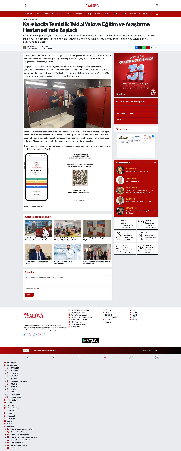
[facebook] (27, 357)
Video (9, 402)
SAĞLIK (106, 14)
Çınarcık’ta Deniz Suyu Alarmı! (149, 250)
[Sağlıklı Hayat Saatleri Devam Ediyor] (38, 252)
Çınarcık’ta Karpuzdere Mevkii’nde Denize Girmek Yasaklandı (151, 225)
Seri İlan (10, 410)
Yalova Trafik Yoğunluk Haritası (81, 317)
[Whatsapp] (43, 334)
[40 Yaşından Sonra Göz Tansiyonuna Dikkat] (67, 252)
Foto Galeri (12, 400)
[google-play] (90, 341)
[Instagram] (32, 334)
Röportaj (11, 413)
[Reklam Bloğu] (136, 74)
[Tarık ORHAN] (120, 180)
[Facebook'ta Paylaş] (136, 47)
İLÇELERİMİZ (135, 14)
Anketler (11, 418)
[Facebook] (24, 334)
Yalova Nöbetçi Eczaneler (80, 310)
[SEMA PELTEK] (120, 210)
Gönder (29, 295)
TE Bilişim (155, 350)
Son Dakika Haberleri (78, 324)
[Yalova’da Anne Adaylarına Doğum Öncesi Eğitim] (97, 252)
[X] (28, 334)
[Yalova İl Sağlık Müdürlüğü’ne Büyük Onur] (97, 228)
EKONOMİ (49, 14)
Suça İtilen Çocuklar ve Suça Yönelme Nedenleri (140, 212)
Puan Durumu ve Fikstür (79, 320)
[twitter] (53, 357)
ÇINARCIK (148, 220)
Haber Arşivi (75, 327)
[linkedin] (157, 357)
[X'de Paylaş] (140, 47)
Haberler (26, 19)
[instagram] (79, 357)
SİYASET (39, 14)
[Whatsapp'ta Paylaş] (144, 47)
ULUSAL (124, 14)
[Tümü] (155, 129)
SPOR (115, 14)
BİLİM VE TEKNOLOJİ (83, 14)
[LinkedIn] (35, 334)
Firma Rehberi (13, 408)
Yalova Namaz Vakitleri (79, 315)
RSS (27, 350)
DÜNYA (107, 320)
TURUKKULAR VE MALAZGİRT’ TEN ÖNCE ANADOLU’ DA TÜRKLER (139, 192)
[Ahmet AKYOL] (120, 190)
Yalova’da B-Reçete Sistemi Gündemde (151, 237)
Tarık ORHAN (131, 179)
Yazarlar (11, 405)
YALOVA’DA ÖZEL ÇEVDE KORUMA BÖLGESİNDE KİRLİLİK (128, 237)
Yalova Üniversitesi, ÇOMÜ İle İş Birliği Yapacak (128, 250)
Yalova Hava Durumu (78, 313)
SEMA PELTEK (131, 208)
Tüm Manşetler (76, 322)
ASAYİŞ (97, 14)
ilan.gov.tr (108, 322)
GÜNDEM (28, 14)
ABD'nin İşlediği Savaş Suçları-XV (138, 171)
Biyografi (11, 416)
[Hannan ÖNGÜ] (120, 170)
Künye (9, 421)
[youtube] (105, 357)
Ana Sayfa (11, 362)
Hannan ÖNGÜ (132, 168)
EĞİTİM (69, 14)
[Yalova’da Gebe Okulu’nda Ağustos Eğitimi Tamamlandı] (67, 228)
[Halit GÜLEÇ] (120, 200)
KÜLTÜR (60, 14)
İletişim (10, 424)
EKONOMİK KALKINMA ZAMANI (138, 202)
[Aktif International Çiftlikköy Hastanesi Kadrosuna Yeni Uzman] (38, 228)
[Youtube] (39, 334)
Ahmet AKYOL (131, 188)
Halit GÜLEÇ (131, 199)
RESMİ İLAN (147, 14)
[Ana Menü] (157, 14)
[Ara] (157, 5)
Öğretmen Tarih (132, 181)
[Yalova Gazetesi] (92, 5)
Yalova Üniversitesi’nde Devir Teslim (127, 225)
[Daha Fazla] (148, 47)
